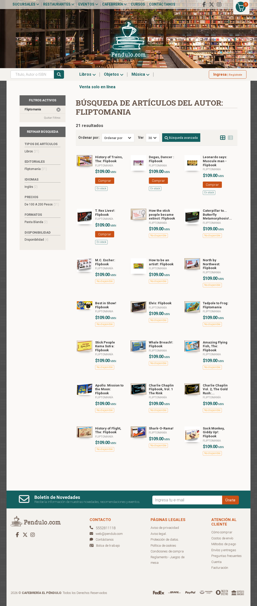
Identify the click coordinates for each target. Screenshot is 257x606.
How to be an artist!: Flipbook (161, 262)
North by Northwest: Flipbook (211, 264)
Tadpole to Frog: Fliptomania (215, 305)
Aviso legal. (159, 534)
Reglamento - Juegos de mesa (167, 560)
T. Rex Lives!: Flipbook (105, 213)
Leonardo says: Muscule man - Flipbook (215, 161)
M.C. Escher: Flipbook (105, 262)
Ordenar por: (89, 137)
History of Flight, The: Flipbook (108, 430)
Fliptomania (158, 165)
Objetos (112, 74)
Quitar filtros (52, 117)
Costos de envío (222, 538)
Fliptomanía (104, 165)
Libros (85, 74)
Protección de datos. (165, 539)
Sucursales (24, 4)
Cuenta (216, 562)
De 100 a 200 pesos (42, 204)
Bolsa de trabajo (108, 545)
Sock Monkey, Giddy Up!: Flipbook (214, 432)
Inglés (31, 187)
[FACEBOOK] (204, 4)
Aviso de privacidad (165, 528)
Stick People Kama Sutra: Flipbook (105, 346)
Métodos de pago (223, 544)
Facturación (219, 568)
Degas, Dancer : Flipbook (161, 159)
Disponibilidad (36, 239)
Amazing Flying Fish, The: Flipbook (215, 346)
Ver (141, 137)
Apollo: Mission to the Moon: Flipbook (109, 389)
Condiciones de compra (167, 551)
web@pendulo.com (109, 534)
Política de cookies (163, 545)
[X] (211, 4)
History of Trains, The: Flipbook (109, 159)
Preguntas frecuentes (226, 556)
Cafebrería (113, 4)
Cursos (138, 4)
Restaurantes (57, 4)
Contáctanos (162, 4)
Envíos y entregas (223, 550)
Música (139, 74)
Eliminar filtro (58, 110)
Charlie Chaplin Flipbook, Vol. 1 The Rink (161, 389)
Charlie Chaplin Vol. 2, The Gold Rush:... (215, 389)
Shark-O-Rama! (161, 428)
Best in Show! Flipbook (105, 305)
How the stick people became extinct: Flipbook (162, 214)
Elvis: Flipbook (160, 303)
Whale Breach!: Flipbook (161, 344)
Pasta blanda (36, 222)
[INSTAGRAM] (219, 4)
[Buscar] (59, 74)
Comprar (104, 181)
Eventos (86, 4)
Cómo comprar (221, 532)
